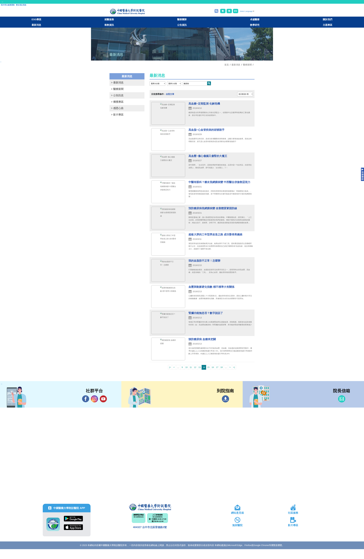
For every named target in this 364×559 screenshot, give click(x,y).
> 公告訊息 (117, 95)
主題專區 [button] (327, 25)
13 (199, 367)
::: (2, 2)
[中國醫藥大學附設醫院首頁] (127, 11)
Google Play (73, 520)
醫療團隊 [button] (182, 19)
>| (234, 367)
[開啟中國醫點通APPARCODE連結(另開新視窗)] (53, 524)
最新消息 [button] (36, 25)
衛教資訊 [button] (109, 25)
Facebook (85, 398)
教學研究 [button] (255, 25)
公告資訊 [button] (182, 25)
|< (170, 367)
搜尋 (216, 11)
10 (186, 367)
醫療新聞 (247, 64)
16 (213, 367)
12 (195, 367)
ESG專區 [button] (36, 19)
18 (221, 367)
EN (235, 11)
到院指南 (225, 398)
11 (191, 367)
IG (94, 398)
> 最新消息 (117, 82)
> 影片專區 (117, 114)
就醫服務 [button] (109, 19)
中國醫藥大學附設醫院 (150, 507)
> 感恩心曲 (117, 108)
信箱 (341, 398)
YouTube (103, 398)
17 (217, 367)
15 (208, 367)
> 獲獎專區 (117, 101)
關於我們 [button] (327, 19)
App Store (73, 528)
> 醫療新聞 (117, 89)
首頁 (226, 64)
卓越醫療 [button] (255, 19)
